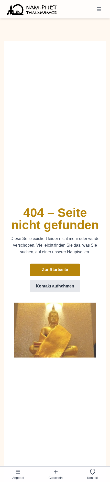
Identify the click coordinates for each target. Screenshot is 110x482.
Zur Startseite (55, 269)
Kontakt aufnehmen (55, 286)
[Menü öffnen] (99, 9)
